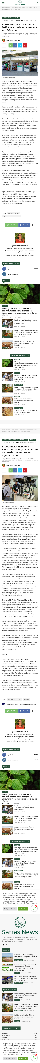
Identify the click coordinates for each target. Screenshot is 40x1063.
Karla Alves (5, 318)
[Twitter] (20, 45)
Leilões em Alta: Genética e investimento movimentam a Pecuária (24, 343)
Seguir (36, 274)
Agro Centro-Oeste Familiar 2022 (11, 216)
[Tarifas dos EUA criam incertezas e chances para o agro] (7, 411)
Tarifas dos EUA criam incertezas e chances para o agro (25, 411)
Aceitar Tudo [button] (23, 1058)
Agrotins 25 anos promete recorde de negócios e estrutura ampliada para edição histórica (25, 956)
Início (3, 7)
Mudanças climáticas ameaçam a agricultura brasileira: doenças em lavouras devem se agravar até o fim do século (19, 311)
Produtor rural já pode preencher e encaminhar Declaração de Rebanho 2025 (25, 322)
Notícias (8, 7)
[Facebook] (15, 45)
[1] (34, 1059)
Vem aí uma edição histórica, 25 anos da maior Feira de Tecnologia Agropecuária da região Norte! (25, 967)
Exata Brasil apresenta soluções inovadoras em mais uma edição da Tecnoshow (25, 978)
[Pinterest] (25, 45)
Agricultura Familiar (13, 213)
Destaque (16, 17)
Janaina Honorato (14, 40)
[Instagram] (6, 944)
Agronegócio (14, 7)
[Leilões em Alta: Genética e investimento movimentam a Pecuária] (7, 344)
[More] (32, 225)
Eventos (17, 972)
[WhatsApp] (11, 45)
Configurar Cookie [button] (9, 1058)
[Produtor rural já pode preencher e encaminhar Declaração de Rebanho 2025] (7, 323)
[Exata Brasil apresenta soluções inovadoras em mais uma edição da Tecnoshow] (7, 980)
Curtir (36, 269)
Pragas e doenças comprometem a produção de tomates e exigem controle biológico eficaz (26, 332)
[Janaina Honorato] (4, 40)
